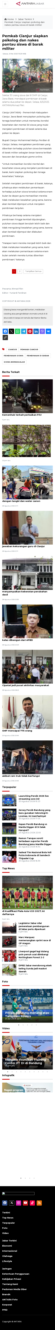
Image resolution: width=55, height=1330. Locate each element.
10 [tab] (47, 1071)
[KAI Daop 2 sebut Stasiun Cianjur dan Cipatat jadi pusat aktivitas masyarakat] (27, 666)
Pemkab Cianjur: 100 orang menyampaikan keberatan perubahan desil (24, 591)
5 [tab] (36, 1024)
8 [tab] (38, 1071)
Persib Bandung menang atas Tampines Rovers (27, 1014)
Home (10, 19)
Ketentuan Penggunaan (15, 1274)
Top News (8, 868)
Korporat (7, 1304)
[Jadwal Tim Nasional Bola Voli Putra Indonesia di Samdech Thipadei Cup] (9, 856)
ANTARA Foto (10, 1299)
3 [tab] (27, 1024)
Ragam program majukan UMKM (23, 1167)
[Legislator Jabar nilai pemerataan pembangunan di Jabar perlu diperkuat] (9, 927)
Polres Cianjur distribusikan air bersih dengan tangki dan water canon (24, 499)
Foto (5, 981)
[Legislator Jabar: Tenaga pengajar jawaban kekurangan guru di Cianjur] (27, 527)
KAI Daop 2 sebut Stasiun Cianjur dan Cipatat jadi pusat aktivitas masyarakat (25, 684)
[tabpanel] (27, 1006)
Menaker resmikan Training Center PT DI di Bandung (25, 1061)
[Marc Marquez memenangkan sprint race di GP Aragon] (9, 941)
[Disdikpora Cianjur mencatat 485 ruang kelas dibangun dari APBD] (27, 621)
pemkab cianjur (29, 349)
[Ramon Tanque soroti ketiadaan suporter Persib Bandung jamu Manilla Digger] (9, 842)
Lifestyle (7, 1261)
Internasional (9, 1251)
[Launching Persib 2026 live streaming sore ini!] (9, 800)
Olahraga (7, 1256)
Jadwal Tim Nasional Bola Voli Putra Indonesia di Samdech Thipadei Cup (35, 855)
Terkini (6, 1212)
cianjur (12, 349)
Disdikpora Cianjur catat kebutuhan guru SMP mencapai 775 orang (26, 729)
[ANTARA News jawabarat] (30, 4)
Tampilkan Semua (33, 271)
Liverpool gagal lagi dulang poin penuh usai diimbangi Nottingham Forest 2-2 (34, 954)
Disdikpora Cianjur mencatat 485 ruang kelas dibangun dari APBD (25, 638)
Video (6, 1028)
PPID (4, 1310)
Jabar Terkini (25, 19)
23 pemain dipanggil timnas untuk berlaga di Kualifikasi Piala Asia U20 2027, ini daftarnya (27, 911)
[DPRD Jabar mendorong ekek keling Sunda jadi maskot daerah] (9, 969)
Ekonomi (7, 1245)
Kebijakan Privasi (11, 1279)
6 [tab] (29, 1071)
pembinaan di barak (38, 356)
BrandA (6, 1294)
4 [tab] (32, 1024)
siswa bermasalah (14, 362)
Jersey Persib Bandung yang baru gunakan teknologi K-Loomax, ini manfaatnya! (34, 813)
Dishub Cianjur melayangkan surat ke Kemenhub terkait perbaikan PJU (24, 413)
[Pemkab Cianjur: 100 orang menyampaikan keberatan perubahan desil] (27, 572)
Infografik (8, 1075)
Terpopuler (9, 787)
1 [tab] (18, 1024)
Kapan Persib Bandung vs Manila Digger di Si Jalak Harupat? (33, 827)
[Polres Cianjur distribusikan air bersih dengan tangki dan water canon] (27, 482)
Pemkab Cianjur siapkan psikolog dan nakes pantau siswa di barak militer (24, 23)
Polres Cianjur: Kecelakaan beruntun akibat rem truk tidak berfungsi (23, 774)
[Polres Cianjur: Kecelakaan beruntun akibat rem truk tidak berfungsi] (27, 757)
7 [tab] (34, 1071)
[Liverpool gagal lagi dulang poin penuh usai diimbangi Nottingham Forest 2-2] (9, 955)
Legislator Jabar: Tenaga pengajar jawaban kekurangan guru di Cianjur (23, 545)
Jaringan (7, 1268)
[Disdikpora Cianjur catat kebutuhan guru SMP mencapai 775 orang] (27, 711)
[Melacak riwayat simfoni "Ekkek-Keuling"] (26, 440)
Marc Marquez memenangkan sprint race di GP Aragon (35, 940)
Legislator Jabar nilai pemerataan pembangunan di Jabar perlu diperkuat (34, 926)
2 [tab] (23, 1024)
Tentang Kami (10, 1284)
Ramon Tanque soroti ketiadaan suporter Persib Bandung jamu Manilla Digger (35, 841)
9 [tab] (43, 1071)
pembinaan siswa (13, 356)
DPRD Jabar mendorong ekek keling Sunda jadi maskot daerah (35, 968)
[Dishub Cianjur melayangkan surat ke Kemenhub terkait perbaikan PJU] (27, 396)
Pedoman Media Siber (14, 1289)
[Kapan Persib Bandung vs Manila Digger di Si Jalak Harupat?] (9, 828)
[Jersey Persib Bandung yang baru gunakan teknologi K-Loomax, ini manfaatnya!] (9, 814)
